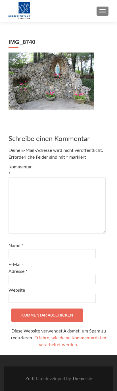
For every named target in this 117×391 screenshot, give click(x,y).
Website (17, 290)
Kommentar (20, 170)
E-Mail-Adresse (18, 268)
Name (16, 245)
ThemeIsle (82, 378)
